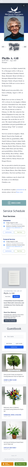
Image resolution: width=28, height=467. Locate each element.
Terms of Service (18, 460)
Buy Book (16, 296)
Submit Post (14, 347)
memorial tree (21, 189)
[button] (14, 363)
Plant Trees (19, 232)
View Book (7, 296)
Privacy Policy (10, 460)
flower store (19, 192)
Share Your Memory (10, 320)
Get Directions (8, 232)
